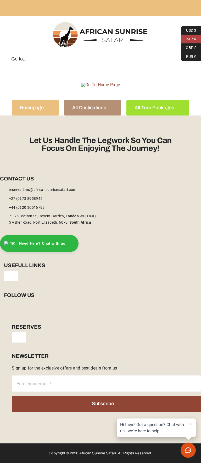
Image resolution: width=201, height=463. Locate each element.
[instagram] (13, 311)
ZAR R (188, 38)
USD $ (188, 29)
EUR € (188, 56)
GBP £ (189, 47)
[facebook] (5, 311)
